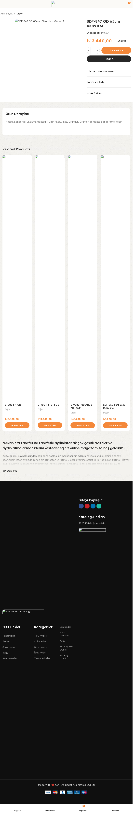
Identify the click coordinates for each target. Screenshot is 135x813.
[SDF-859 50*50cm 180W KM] (115, 278)
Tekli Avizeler (41, 635)
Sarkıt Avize (40, 647)
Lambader (65, 627)
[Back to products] (126, 14)
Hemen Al (109, 59)
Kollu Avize (40, 641)
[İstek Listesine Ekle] (29, 158)
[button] (17, 425)
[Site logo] (66, 3)
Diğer (19, 13)
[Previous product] (122, 14)
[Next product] (130, 14)
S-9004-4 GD (13, 404)
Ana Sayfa (6, 13)
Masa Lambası (64, 634)
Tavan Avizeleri (42, 658)
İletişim (6, 641)
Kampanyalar (9, 658)
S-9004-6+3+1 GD (48, 404)
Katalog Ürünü (64, 657)
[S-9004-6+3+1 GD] (50, 278)
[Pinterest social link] (87, 506)
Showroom (8, 647)
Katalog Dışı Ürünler (66, 648)
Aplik (62, 641)
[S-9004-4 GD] (17, 278)
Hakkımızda (8, 635)
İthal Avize (40, 652)
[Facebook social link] (81, 506)
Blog (5, 652)
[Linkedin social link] (93, 506)
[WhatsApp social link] (98, 506)
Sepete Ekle (116, 50)
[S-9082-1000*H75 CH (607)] (82, 278)
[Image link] (23, 612)
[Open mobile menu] (4, 4)
